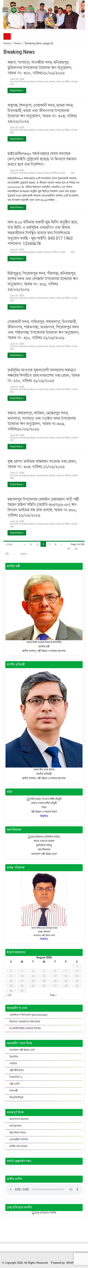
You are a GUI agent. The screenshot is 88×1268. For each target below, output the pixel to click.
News (17, 43)
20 (75, 548)
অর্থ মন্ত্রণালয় (15, 1125)
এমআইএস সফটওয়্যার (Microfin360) (28, 1014)
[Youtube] (45, 1257)
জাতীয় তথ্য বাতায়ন (18, 1146)
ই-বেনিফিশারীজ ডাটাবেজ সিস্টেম (25, 1028)
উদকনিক (13, 1056)
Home (7, 43)
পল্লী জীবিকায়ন (16, 1070)
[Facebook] (42, 1257)
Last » (23, 553)
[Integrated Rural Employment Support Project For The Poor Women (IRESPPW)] (22, 9)
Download (42, 81)
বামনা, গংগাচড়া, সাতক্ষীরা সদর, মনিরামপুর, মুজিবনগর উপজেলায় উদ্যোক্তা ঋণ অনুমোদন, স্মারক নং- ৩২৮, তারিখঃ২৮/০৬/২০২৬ (40, 67)
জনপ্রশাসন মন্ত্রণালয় (19, 1119)
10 (68, 548)
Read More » (17, 90)
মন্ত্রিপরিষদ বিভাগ (17, 1132)
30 (7, 553)
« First (9, 544)
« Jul (8, 994)
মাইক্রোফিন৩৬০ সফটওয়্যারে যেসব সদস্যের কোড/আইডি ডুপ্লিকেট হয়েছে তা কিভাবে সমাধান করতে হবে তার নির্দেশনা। (42, 159)
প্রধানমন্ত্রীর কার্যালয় (18, 1139)
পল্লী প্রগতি (14, 1084)
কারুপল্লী (13, 1090)
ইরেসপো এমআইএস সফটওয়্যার (24, 1021)
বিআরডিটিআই (16, 1097)
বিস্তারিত (44, 939)
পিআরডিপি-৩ (15, 1077)
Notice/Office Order (67, 81)
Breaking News (27, 81)
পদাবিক (13, 1063)
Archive (14, 81)
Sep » (53, 994)
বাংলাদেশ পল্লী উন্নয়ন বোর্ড (22, 1050)
